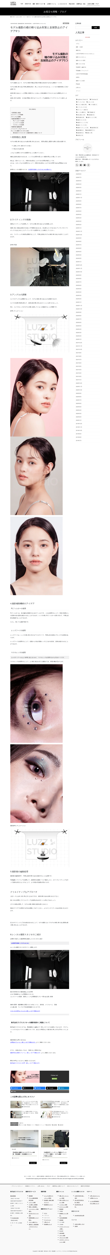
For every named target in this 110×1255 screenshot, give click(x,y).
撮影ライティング (41, 1125)
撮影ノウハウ (32, 1125)
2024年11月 (79, 231)
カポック (91, 102)
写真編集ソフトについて (82, 70)
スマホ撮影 (93, 104)
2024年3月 (78, 255)
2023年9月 (78, 275)
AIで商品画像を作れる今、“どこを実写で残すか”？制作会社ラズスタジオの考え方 (60, 1113)
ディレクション (47, 1220)
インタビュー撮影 (63, 1204)
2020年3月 (78, 413)
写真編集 (92, 112)
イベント (78, 91)
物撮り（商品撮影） (33, 1206)
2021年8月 (78, 356)
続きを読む (33, 1163)
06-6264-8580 (15, 1218)
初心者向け (81, 115)
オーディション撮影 (63, 1206)
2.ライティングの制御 (17, 114)
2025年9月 (78, 201)
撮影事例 (49, 1125)
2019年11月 (79, 427)
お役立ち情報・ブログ (79, 1224)
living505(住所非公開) (79, 1215)
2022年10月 (79, 309)
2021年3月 (78, 373)
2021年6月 (78, 363)
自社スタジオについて (72, 1186)
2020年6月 (78, 403)
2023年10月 (79, 272)
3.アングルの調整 (16, 117)
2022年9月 (78, 312)
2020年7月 (78, 400)
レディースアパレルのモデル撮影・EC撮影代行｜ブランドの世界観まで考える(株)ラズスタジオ (30, 1103)
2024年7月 (78, 245)
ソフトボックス (82, 107)
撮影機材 (55, 1125)
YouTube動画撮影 (63, 1217)
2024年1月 (78, 261)
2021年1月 (78, 379)
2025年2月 (78, 224)
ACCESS (13, 1196)
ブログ (48, 1186)
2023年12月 (79, 265)
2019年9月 (78, 434)
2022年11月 (79, 305)
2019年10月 (79, 430)
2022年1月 (78, 339)
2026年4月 (78, 184)
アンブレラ (81, 102)
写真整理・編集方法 (81, 67)
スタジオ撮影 (23, 1125)
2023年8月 (78, 278)
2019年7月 (78, 440)
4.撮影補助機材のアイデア (18, 119)
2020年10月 (79, 390)
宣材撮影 (61, 1220)
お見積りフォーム (94, 1198)
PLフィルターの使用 (18, 121)
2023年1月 (78, 302)
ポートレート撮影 (83, 109)
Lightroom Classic (83, 99)
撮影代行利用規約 (85, 1186)
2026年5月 (78, 180)
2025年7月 (78, 207)
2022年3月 (78, 332)
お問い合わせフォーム (95, 1195)
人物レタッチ (47, 1222)
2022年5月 (78, 326)
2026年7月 (78, 177)
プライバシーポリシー (17, 1186)
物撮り (89, 132)
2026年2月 (78, 191)
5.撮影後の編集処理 (16, 127)
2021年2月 (78, 376)
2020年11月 (79, 386)
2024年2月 (78, 258)
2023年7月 (78, 282)
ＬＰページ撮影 (32, 1202)
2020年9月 (78, 393)
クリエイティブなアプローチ (19, 129)
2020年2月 (78, 417)
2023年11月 (79, 268)
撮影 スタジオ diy (80, 64)
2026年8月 (78, 174)
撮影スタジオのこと (81, 57)
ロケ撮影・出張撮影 (33, 1204)
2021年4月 (78, 369)
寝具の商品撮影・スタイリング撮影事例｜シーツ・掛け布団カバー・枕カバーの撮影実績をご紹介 (60, 1103)
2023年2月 (78, 299)
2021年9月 (78, 352)
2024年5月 (78, 251)
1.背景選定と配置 (16, 112)
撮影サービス (92, 117)
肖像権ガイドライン (30, 1186)
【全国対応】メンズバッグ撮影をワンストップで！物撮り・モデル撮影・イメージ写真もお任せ (55, 1154)
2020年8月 (78, 396)
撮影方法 (66, 23)
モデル (45, 1213)
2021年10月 (79, 349)
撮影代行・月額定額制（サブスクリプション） (33, 1227)
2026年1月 (78, 194)
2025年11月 (79, 197)
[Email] (80, 165)
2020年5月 (78, 407)
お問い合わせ (41, 1186)
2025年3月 (78, 221)
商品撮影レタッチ (48, 1224)
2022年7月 (78, 319)
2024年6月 (78, 248)
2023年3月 (78, 295)
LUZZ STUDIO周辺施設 (82, 74)
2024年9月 (78, 238)
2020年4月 (78, 410)
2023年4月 (78, 292)
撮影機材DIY (91, 130)
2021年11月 (79, 346)
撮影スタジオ (82, 120)
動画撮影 (91, 115)
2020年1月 (78, 420)
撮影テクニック (83, 122)
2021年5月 (78, 366)
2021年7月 (78, 359)
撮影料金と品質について (58, 1186)
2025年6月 (78, 211)
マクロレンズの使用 (18, 125)
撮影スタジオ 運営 (80, 60)
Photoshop (94, 99)
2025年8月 (78, 204)
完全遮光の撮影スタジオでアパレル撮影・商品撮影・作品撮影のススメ (24, 1153)
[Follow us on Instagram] (88, 165)
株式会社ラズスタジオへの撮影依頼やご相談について (27, 133)
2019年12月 (79, 423)
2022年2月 (78, 336)
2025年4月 (78, 218)
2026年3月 (78, 187)
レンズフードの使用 (18, 123)
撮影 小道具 (79, 47)
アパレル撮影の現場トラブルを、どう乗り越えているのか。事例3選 (30, 1113)
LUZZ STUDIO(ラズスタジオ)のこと (85, 53)
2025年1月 (78, 228)
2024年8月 (78, 241)
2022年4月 (78, 329)
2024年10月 (79, 234)
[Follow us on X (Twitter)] (77, 165)
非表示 (33, 109)
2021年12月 (79, 342)
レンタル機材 (82, 112)
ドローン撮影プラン (33, 1222)
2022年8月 (78, 315)
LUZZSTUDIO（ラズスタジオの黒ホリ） (40, 169)
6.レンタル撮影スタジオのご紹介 (20, 131)
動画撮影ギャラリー (48, 1204)
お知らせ (78, 87)
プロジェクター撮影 (63, 1237)
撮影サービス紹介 (80, 80)
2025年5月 (78, 214)
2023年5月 (78, 288)
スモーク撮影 (62, 1235)
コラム (77, 43)
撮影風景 (61, 1125)
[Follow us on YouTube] (84, 165)
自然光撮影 (61, 1233)
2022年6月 (78, 322)
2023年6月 (78, 285)
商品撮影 (81, 117)
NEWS (76, 1226)
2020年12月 (79, 383)
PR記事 (78, 84)
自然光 (77, 77)
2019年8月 (78, 437)
